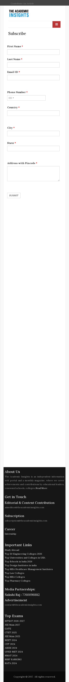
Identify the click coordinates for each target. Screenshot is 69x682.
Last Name (14, 59)
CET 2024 (10, 644)
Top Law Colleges (14, 573)
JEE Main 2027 (12, 624)
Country (13, 107)
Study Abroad (12, 550)
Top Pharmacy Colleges (17, 580)
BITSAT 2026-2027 (15, 621)
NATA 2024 (11, 663)
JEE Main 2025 (12, 636)
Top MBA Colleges (15, 576)
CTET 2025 (11, 632)
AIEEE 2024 (11, 647)
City (11, 127)
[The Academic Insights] (26, 13)
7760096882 (31, 595)
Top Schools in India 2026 (18, 561)
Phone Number (17, 92)
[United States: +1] (11, 97)
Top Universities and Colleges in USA (25, 557)
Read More (41, 488)
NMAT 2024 (11, 655)
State (11, 143)
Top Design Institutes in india (21, 565)
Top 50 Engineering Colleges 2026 (23, 553)
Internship (10, 533)
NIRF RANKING (13, 659)
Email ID (13, 72)
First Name (15, 46)
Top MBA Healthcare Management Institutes (29, 569)
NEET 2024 (11, 640)
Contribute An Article (22, 3)
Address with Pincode (22, 163)
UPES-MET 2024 (14, 651)
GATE (8, 628)
